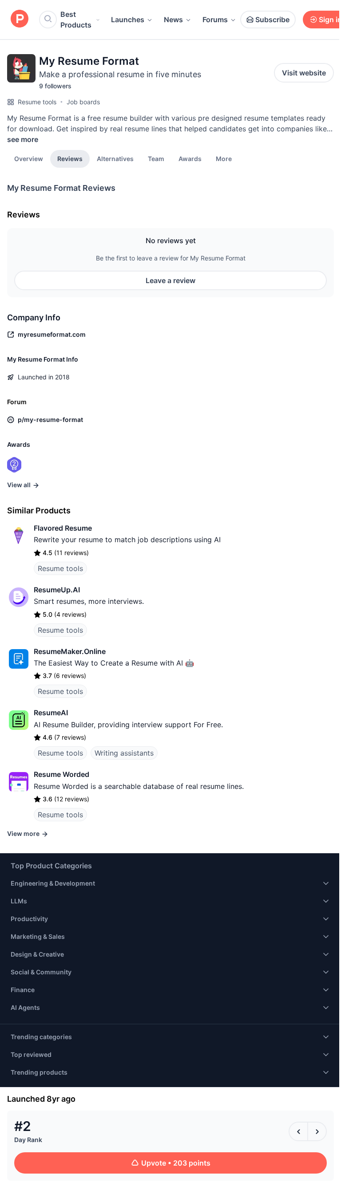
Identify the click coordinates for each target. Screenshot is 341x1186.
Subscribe (272, 19)
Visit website (304, 72)
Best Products (75, 19)
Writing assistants (124, 753)
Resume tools (37, 102)
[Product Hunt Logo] (19, 19)
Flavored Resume (63, 528)
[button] (224, 158)
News (173, 19)
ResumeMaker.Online (70, 651)
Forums (215, 19)
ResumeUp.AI (57, 589)
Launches (127, 19)
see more (22, 139)
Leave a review (170, 280)
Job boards (83, 102)
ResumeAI (51, 712)
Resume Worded (61, 774)
